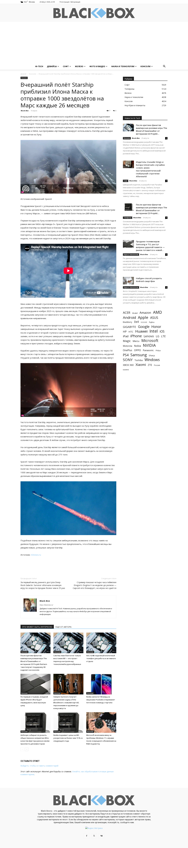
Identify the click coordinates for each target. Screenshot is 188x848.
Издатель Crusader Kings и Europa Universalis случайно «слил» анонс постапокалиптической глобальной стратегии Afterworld (150, 169)
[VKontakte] (101, 836)
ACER (126, 312)
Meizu (136, 341)
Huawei (141, 331)
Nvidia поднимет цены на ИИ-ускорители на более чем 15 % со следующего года (68, 738)
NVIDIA (149, 345)
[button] (164, 66)
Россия (157, 365)
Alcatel (135, 313)
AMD (157, 312)
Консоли (145, 66)
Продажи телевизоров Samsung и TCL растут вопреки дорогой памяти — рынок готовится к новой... (150, 245)
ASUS (154, 317)
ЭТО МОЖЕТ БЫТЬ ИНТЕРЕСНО (37, 627)
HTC (131, 331)
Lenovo (149, 336)
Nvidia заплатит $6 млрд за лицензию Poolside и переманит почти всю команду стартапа (100, 700)
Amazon (145, 312)
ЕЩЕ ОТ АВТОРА (63, 627)
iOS (162, 331)
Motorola (127, 346)
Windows (152, 359)
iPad (125, 336)
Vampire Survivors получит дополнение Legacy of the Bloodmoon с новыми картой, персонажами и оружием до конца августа (66, 703)
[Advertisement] (94, 42)
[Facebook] (86, 836)
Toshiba (138, 360)
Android (129, 317)
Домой (23, 74)
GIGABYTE (129, 326)
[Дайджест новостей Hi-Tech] (94, 13)
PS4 (126, 354)
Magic (127, 340)
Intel (153, 331)
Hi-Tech (39, 66)
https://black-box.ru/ (46, 605)
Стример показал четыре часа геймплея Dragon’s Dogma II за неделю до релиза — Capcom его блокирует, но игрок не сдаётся (94, 585)
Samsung (138, 354)
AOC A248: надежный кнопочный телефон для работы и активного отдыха (101, 658)
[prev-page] (22, 749)
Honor (156, 326)
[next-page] (26, 749)
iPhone (136, 335)
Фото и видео (97, 66)
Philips (158, 350)
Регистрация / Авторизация (70, 2)
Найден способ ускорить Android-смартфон (149, 280)
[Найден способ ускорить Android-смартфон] (128, 280)
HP (125, 331)
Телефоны (127, 218)
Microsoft (149, 340)
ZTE (150, 365)
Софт (66, 66)
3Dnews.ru (36, 554)
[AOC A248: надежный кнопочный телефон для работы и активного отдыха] (101, 643)
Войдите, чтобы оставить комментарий (39, 765)
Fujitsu (151, 322)
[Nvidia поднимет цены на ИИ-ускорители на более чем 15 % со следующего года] (68, 722)
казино (126, 369)
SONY (128, 359)
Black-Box (24, 111)
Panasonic (148, 350)
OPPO (137, 350)
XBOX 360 (128, 365)
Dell (136, 321)
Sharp (152, 355)
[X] (94, 836)
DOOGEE (144, 322)
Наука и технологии (122, 66)
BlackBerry (127, 322)
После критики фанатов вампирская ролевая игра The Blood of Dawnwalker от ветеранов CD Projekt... (151, 129)
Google (143, 326)
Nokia (137, 345)
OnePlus (127, 350)
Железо (79, 66)
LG (157, 336)
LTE (163, 336)
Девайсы (52, 66)
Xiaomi (141, 364)
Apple (143, 317)
